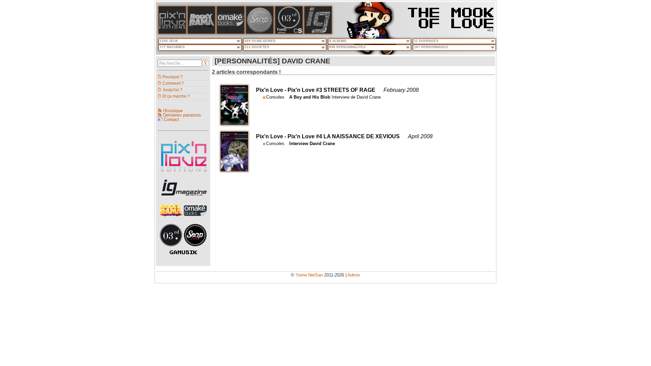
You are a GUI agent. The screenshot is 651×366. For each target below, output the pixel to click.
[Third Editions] (172, 248)
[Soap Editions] (195, 248)
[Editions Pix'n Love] (184, 173)
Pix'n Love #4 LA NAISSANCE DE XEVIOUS (344, 136)
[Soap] (260, 32)
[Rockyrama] (201, 32)
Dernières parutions (182, 115)
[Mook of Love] (450, 15)
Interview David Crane (312, 143)
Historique (173, 110)
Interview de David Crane (356, 97)
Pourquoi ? (172, 77)
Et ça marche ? (176, 96)
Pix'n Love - (272, 90)
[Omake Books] (195, 218)
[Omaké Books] (230, 32)
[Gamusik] (183, 252)
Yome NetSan (309, 275)
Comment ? (173, 83)
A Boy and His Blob (309, 97)
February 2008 (401, 90)
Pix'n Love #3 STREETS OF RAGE (331, 90)
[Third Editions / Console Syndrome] (289, 32)
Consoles (275, 97)
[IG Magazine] (318, 32)
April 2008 (420, 136)
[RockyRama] (172, 218)
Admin (354, 275)
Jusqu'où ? (172, 89)
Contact (171, 119)
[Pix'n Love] (172, 32)
